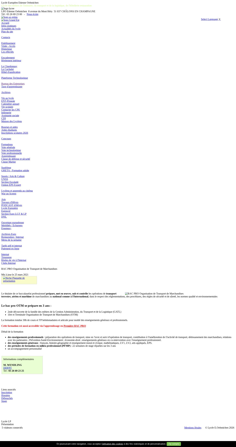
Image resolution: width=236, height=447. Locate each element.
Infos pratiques (8, 25)
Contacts (5, 37)
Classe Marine (8, 161)
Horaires (5, 395)
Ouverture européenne (12, 222)
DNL (4, 216)
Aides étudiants (9, 130)
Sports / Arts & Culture (13, 176)
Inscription (6, 392)
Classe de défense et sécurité (15, 159)
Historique (6, 49)
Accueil (5, 23)
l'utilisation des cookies (112, 444)
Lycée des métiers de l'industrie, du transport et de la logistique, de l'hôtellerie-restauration (46, 5)
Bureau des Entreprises (13, 83)
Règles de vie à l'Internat (13, 260)
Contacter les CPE (10, 109)
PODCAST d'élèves (11, 205)
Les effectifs (7, 51)
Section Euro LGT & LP (13, 213)
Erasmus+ (6, 228)
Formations (7, 144)
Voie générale (8, 147)
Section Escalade (9, 182)
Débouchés (7, 398)
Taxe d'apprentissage (11, 86)
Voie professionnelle (11, 153)
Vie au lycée (7, 98)
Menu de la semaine (11, 240)
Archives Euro (8, 234)
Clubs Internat (8, 263)
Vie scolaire (7, 106)
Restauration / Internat (12, 237)
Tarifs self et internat (11, 245)
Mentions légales (192, 427)
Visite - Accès (8, 46)
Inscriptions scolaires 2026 (14, 132)
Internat (5, 254)
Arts (3, 199)
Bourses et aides (9, 127)
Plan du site (7, 31)
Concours (6, 138)
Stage (4, 401)
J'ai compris (173, 444)
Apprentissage (8, 156)
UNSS (4, 179)
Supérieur (6, 167)
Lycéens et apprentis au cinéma (17, 190)
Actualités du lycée (11, 28)
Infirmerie (6, 112)
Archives (5, 92)
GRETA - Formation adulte (15, 170)
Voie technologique (11, 150)
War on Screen (8, 193)
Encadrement (8, 57)
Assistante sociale (10, 115)
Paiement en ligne (10, 248)
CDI (3, 118)
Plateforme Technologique (14, 78)
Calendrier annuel (10, 104)
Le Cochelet (7, 69)
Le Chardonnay (9, 66)
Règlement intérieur (11, 60)
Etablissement (8, 43)
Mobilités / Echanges (11, 225)
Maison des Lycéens (11, 121)
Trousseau (6, 257)
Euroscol (5, 211)
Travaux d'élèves (9, 202)
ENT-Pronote (8, 101)
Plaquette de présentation (14, 279)
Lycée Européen (9, 208)
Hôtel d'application (10, 72)
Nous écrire (32, 14)
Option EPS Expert (11, 185)
